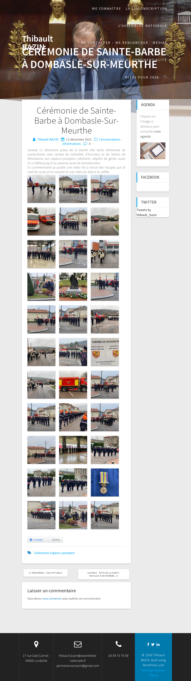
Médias (160, 42)
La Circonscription (146, 8)
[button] (165, 77)
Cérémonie (41, 553)
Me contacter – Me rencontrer (114, 42)
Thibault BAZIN (37, 43)
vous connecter (52, 598)
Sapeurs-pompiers (62, 553)
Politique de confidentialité (135, 60)
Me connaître (106, 8)
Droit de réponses (79, 60)
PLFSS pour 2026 (142, 77)
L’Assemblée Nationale (142, 25)
